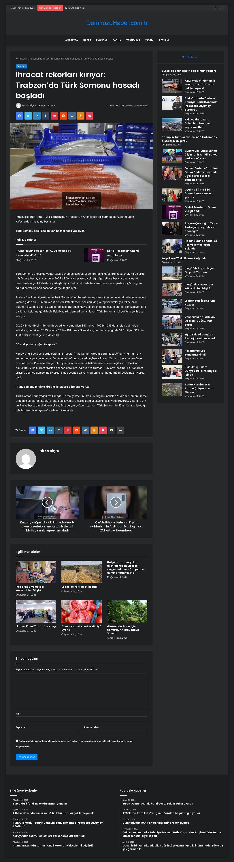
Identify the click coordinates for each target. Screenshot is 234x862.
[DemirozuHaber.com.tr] (117, 22)
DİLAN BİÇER (29, 105)
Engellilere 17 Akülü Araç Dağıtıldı (184, 258)
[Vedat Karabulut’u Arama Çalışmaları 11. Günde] (172, 389)
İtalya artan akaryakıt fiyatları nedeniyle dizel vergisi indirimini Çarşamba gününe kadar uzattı (125, 567)
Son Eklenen (190, 57)
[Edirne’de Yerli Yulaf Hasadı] (81, 572)
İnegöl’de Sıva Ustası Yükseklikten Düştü (30, 588)
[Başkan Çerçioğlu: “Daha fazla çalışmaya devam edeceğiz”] (172, 228)
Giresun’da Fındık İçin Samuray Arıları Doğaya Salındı (123, 630)
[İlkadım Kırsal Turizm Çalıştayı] (36, 611)
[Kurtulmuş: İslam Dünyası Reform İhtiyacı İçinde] (172, 372)
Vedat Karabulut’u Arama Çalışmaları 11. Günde (199, 388)
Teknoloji (133, 40)
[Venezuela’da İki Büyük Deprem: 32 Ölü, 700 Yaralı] (172, 322)
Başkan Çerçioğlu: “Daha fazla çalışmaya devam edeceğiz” (201, 227)
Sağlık (117, 40)
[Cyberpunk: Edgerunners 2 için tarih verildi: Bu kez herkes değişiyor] (172, 156)
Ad (18, 713)
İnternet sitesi (92, 727)
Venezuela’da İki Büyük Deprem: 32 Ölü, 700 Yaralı (200, 321)
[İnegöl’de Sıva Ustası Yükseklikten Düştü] (36, 572)
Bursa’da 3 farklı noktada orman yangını (189, 71)
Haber (87, 40)
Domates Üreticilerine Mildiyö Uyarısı (81, 628)
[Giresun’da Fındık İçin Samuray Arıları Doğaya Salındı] (127, 611)
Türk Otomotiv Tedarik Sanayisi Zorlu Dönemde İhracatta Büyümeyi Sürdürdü (108, 7)
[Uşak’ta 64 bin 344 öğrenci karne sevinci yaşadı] (172, 194)
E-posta (21, 727)
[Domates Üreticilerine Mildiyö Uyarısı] (81, 611)
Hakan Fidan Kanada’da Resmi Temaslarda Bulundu (201, 244)
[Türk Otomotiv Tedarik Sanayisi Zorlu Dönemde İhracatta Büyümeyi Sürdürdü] (172, 103)
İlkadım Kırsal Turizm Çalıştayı (36, 626)
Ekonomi (101, 40)
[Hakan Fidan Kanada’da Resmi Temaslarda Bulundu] (172, 246)
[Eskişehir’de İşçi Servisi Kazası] (172, 306)
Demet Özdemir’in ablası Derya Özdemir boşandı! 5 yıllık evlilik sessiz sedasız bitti (201, 174)
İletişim (163, 40)
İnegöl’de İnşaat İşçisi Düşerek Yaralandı (199, 270)
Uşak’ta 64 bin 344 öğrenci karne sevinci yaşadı (199, 193)
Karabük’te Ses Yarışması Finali (195, 352)
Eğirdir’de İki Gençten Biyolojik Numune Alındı (200, 336)
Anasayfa (71, 40)
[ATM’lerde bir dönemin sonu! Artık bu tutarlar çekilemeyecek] (172, 86)
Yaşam (149, 40)
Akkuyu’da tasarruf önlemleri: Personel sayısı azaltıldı (198, 123)
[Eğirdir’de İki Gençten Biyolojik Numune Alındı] (172, 339)
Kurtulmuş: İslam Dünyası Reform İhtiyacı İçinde (201, 371)
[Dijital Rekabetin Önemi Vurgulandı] (94, 255)
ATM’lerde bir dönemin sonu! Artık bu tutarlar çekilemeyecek (200, 84)
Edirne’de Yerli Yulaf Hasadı (79, 587)
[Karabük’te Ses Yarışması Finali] (172, 356)
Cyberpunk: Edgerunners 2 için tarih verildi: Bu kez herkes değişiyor (201, 154)
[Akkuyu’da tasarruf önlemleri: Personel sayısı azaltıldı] (172, 124)
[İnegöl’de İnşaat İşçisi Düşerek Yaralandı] (172, 273)
